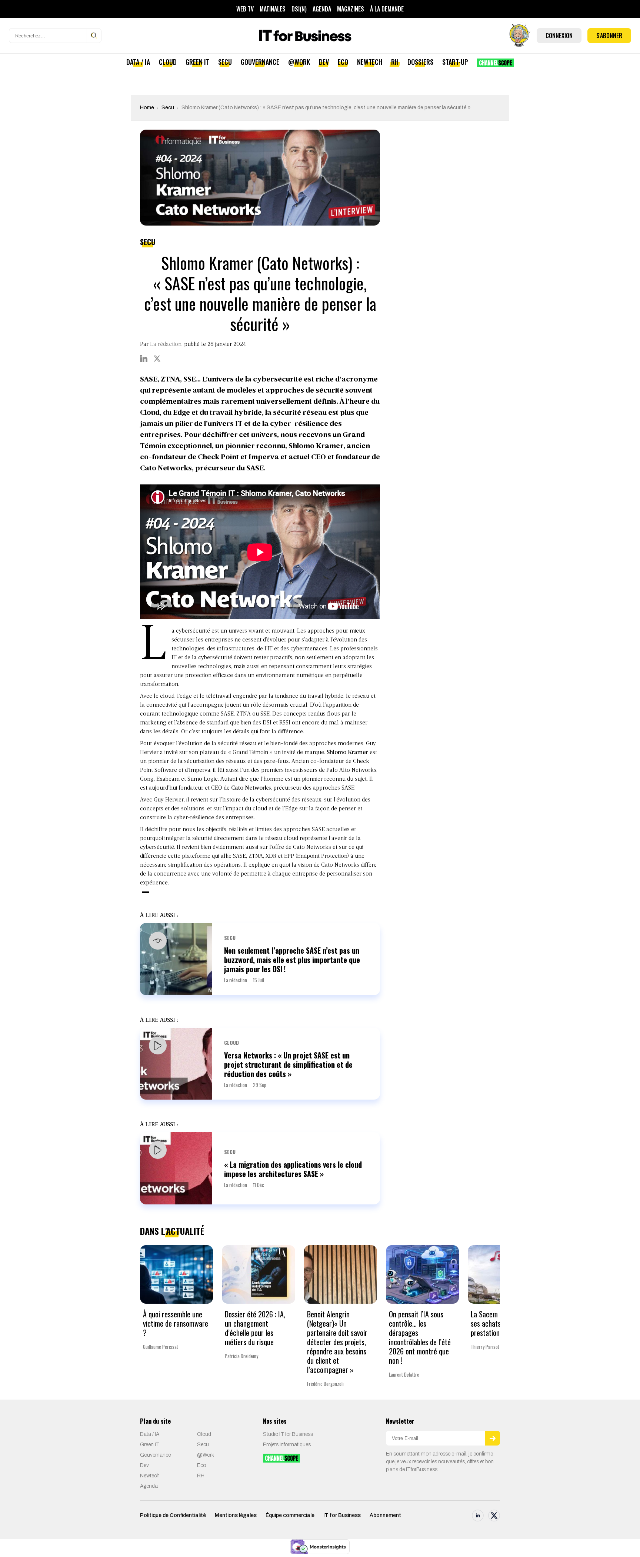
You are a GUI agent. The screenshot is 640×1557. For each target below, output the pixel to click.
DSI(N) (299, 8)
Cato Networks (251, 788)
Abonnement (385, 1515)
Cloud (168, 62)
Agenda (322, 8)
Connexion (559, 35)
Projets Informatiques (287, 1444)
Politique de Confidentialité (173, 1515)
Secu (225, 62)
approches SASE (304, 830)
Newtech (369, 62)
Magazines (350, 8)
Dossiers (420, 62)
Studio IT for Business (288, 1434)
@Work (299, 62)
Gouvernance (260, 62)
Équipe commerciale (290, 1515)
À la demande (387, 8)
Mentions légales (236, 1515)
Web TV (245, 8)
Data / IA (138, 62)
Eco (343, 62)
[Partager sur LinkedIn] (143, 358)
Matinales (273, 8)
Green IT (197, 62)
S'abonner (609, 35)
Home (147, 107)
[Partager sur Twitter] (157, 358)
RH (395, 62)
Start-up (455, 62)
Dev (324, 62)
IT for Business (342, 1515)
